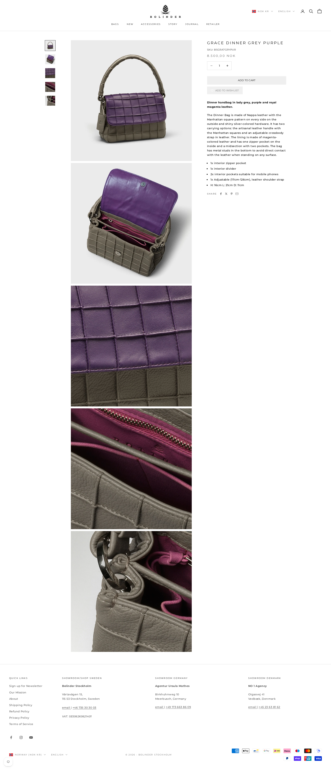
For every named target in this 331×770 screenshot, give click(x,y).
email (66, 707)
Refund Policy (19, 711)
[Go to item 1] (50, 45)
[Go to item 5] (50, 100)
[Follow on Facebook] (11, 737)
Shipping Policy (20, 705)
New (130, 24)
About (13, 699)
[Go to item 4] (50, 87)
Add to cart (247, 80)
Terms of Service (21, 724)
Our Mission (17, 692)
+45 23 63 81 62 (269, 707)
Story (173, 24)
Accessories (151, 24)
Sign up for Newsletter (25, 686)
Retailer (213, 24)
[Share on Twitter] (226, 193)
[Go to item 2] (50, 59)
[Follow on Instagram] (21, 737)
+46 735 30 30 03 (84, 707)
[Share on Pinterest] (231, 193)
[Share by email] (236, 193)
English (284, 11)
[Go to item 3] (50, 73)
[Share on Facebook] (220, 193)
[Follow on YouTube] (31, 737)
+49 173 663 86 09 (178, 707)
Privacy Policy (19, 717)
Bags (115, 24)
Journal (192, 24)
